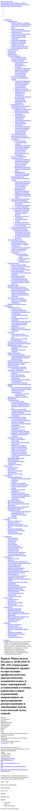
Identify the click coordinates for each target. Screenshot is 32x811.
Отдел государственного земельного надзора (18, 157)
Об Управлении (12, 21)
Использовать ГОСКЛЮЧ (19, 338)
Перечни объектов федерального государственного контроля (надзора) (19, 342)
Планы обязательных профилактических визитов (16, 353)
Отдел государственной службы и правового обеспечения (21, 227)
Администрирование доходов (17, 417)
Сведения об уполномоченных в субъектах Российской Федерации (21, 497)
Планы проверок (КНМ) (18, 265)
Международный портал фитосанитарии (13, 766)
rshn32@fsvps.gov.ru (7, 760)
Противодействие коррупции (17, 287)
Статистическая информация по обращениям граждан (21, 512)
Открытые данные (13, 285)
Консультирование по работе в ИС (18, 507)
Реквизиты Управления (18, 42)
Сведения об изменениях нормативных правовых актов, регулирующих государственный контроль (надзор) (22, 72)
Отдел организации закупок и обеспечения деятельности (20, 199)
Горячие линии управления (19, 46)
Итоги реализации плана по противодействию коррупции (20, 289)
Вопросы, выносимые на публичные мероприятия (18, 446)
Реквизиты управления (22, 210)
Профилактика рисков (18, 276)
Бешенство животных (21, 89)
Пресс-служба (8, 466)
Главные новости (13, 467)
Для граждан (8, 475)
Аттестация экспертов (14, 464)
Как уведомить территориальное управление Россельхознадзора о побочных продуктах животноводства (21, 390)
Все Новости (12, 469)
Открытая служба (13, 263)
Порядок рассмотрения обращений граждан (18, 44)
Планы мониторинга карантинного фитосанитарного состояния (21, 64)
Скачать (3, 743)
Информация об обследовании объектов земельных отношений (22, 173)
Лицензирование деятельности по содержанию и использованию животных (23, 94)
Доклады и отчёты (17, 309)
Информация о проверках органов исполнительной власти (23, 169)
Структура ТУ (12, 51)
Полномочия (12, 53)
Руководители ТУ (13, 49)
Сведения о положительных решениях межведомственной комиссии (20, 282)
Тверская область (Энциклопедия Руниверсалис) (20, 33)
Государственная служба (22, 236)
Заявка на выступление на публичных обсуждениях (19, 452)
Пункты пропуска (20, 140)
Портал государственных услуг (10, 763)
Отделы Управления (14, 56)
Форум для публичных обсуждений (18, 440)
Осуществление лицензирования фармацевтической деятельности (20, 101)
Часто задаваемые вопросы (19, 48)
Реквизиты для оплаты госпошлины (22, 216)
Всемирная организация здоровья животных (14, 769)
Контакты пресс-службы (15, 474)
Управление (8, 20)
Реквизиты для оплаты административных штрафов (22, 213)
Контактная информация (18, 40)
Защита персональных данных (20, 269)
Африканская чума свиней (23, 90)
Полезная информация (15, 477)
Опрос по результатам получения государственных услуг (20, 335)
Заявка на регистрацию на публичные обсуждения (19, 449)
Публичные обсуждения (15, 437)
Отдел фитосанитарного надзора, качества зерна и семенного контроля (19, 59)
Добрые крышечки (24, 258)
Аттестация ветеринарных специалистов (16, 462)
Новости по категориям (15, 470)
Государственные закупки (23, 205)
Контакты (18, 238)
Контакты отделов (20, 225)
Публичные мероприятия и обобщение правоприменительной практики (19, 349)
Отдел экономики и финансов (20, 208)
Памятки (14, 481)
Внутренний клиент (21, 254)
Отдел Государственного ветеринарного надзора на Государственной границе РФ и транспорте (21, 137)
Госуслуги (11, 332)
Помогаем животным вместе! (24, 260)
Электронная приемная (15, 533)
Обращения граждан (14, 510)
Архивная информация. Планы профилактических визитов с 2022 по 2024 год (20, 357)
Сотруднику (15, 252)
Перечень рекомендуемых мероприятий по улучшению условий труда (20, 244)
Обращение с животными (15, 370)
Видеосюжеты (12, 472)
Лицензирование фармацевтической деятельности (20, 123)
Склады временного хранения (17, 367)
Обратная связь (12, 518)
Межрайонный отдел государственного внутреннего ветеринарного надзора (20, 106)
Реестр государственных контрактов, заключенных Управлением (19, 301)
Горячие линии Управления (19, 485)
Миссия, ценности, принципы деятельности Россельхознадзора (21, 23)
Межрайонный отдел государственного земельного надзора (20, 178)
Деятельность (8, 305)
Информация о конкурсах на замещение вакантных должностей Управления (22, 233)
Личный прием (12, 54)
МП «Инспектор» (16, 340)
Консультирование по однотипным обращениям (19, 278)
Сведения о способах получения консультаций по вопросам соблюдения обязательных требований (21, 324)
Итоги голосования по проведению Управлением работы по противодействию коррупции (20, 294)
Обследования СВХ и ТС (19, 368)
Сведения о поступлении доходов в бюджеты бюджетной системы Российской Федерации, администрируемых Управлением (21, 412)
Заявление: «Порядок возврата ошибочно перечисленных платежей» (20, 434)
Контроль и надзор (13, 307)
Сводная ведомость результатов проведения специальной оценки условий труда (20, 249)
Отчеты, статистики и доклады (20, 266)
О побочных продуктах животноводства (22, 394)
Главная (6, 640)
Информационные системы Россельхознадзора (16, 458)
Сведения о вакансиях (21, 206)
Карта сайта (4, 772)
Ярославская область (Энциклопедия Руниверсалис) (20, 30)
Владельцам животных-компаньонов (22, 113)
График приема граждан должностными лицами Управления (18, 37)
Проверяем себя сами (14, 500)
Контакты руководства (15, 521)
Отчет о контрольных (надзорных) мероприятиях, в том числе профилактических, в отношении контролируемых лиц (21, 405)
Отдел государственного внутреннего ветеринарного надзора (20, 78)
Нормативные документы (15, 508)
